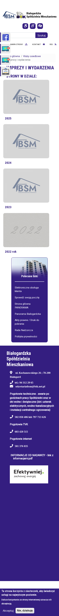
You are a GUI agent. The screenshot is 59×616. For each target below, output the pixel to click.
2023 (8, 207)
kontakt (36, 44)
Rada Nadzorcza (24, 330)
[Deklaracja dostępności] (25, 26)
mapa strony (16, 44)
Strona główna (12, 56)
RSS (51, 44)
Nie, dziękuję (25, 610)
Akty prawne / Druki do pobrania (27, 322)
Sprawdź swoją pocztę (27, 297)
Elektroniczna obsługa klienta (27, 289)
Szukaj (42, 35)
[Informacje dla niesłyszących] (33, 26)
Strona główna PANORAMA (22, 305)
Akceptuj (8, 610)
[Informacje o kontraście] (40, 26)
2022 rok (10, 251)
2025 (8, 118)
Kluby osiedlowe (32, 56)
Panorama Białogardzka (28, 313)
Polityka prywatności (26, 336)
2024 (8, 163)
